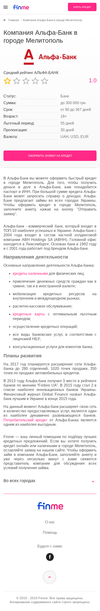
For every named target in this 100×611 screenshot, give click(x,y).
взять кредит (82, 7)
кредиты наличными (30, 273)
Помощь (50, 532)
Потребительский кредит (25, 420)
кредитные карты (29, 314)
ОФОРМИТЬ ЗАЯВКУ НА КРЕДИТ (50, 155)
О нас (50, 522)
